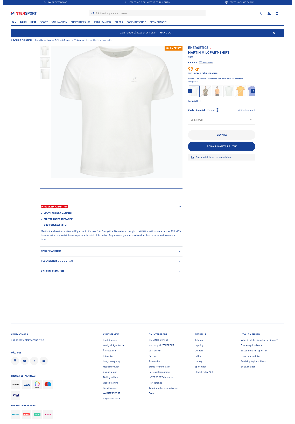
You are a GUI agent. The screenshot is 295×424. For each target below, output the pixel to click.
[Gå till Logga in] (269, 13)
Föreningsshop (136, 22)
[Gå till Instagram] (15, 361)
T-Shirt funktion (22, 40)
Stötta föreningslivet (159, 366)
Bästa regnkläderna (251, 345)
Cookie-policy (110, 372)
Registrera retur (111, 398)
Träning (199, 340)
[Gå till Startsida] (24, 13)
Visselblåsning (110, 382)
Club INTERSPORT (158, 340)
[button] (190, 91)
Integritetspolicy (111, 361)
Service (153, 356)
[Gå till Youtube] (25, 361)
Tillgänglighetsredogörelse (163, 388)
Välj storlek (202, 157)
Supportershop (80, 22)
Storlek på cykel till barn (253, 361)
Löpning (199, 345)
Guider (119, 22)
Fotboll (198, 356)
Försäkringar (110, 388)
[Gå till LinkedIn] (44, 361)
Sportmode (200, 366)
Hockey (198, 361)
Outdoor (199, 350)
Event (152, 393)
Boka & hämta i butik (222, 146)
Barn (23, 22)
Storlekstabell (248, 110)
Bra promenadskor (251, 356)
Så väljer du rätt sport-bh (254, 350)
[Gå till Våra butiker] (261, 13)
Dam (13, 22)
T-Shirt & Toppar (62, 40)
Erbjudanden (102, 22)
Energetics (198, 48)
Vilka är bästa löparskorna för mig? (259, 340)
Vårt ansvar (155, 350)
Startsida (39, 40)
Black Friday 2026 (204, 372)
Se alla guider (248, 366)
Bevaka (221, 134)
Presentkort (155, 361)
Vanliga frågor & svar (114, 345)
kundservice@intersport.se (27, 340)
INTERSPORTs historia (161, 377)
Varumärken (59, 22)
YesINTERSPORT (111, 393)
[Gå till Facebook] (35, 361)
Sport (44, 22)
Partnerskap (155, 382)
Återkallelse (109, 350)
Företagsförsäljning (159, 372)
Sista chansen (158, 22)
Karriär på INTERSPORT (161, 345)
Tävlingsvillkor (110, 377)
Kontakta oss (110, 340)
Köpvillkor (108, 356)
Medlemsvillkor (111, 366)
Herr (33, 22)
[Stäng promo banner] (274, 33)
